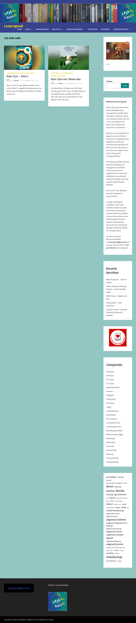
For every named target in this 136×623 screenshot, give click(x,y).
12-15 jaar (110, 383)
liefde (112, 501)
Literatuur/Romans (74, 29)
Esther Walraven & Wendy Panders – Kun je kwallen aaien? (116, 289)
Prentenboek (111, 450)
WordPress (44, 620)
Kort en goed (111, 419)
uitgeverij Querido (114, 544)
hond (107, 498)
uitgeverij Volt (109, 550)
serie (123, 507)
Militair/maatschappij (114, 434)
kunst (107, 501)
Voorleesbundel (112, 462)
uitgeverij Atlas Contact (112, 514)
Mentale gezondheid (114, 430)
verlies (122, 550)
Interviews (105, 29)
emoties (110, 490)
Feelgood (110, 395)
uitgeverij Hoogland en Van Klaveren (116, 524)
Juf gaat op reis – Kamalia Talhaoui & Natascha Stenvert (116, 312)
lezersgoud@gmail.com (118, 242)
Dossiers (109, 391)
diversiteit (118, 487)
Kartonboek (111, 415)
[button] (108, 51)
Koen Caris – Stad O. (18, 76)
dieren (110, 486)
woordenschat (111, 561)
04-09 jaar (110, 375)
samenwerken (110, 507)
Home (19, 29)
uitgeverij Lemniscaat (114, 529)
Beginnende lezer (113, 387)
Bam (51, 620)
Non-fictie (56, 29)
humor (112, 497)
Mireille (16, 80)
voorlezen (116, 553)
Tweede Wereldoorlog (115, 510)
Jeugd (27, 29)
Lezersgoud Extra (120, 29)
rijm (120, 504)
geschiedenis (120, 494)
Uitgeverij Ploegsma (113, 541)
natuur (109, 503)
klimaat (125, 498)
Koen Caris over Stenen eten (66, 79)
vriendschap (114, 557)
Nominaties (110, 442)
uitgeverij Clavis (112, 516)
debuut (125, 483)
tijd (128, 507)
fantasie (109, 494)
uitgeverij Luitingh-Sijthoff (115, 536)
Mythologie (93, 29)
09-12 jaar (110, 379)
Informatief (110, 399)
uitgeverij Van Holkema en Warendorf (115, 547)
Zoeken (109, 81)
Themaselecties (112, 458)
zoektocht (119, 561)
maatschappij (119, 501)
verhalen (116, 550)
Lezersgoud (13, 26)
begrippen (109, 480)
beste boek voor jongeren (114, 483)
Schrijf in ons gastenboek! (58, 585)
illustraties (119, 498)
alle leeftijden (111, 477)
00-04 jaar (110, 371)
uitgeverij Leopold (114, 531)
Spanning (109, 454)
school (117, 507)
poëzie (116, 504)
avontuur (121, 477)
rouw (124, 504)
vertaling (109, 553)
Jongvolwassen (42, 29)
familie (120, 491)
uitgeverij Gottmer (116, 519)
